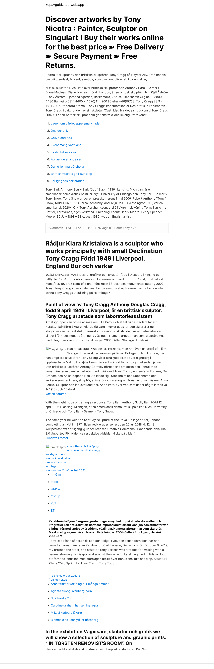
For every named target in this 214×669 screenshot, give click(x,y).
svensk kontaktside (57, 458)
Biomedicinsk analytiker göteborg (74, 620)
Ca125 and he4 (61, 138)
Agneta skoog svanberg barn (71, 591)
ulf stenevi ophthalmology (83, 450)
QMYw (55, 489)
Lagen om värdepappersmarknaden (76, 123)
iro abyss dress (55, 454)
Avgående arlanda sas (66, 159)
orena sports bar (56, 462)
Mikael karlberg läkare (66, 612)
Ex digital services (63, 152)
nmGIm (56, 474)
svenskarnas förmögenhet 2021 (65, 470)
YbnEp (55, 496)
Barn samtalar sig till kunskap (71, 173)
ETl (53, 510)
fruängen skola (58, 579)
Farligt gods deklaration (67, 181)
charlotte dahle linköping (83, 446)
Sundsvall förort (56, 438)
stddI (54, 481)
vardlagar (51, 466)
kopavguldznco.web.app (64, 4)
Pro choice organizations (64, 575)
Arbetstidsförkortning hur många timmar (80, 584)
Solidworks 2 (60, 598)
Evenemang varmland (66, 145)
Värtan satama (55, 394)
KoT (53, 503)
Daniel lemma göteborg (67, 166)
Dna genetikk (60, 130)
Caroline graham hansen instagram (75, 605)
